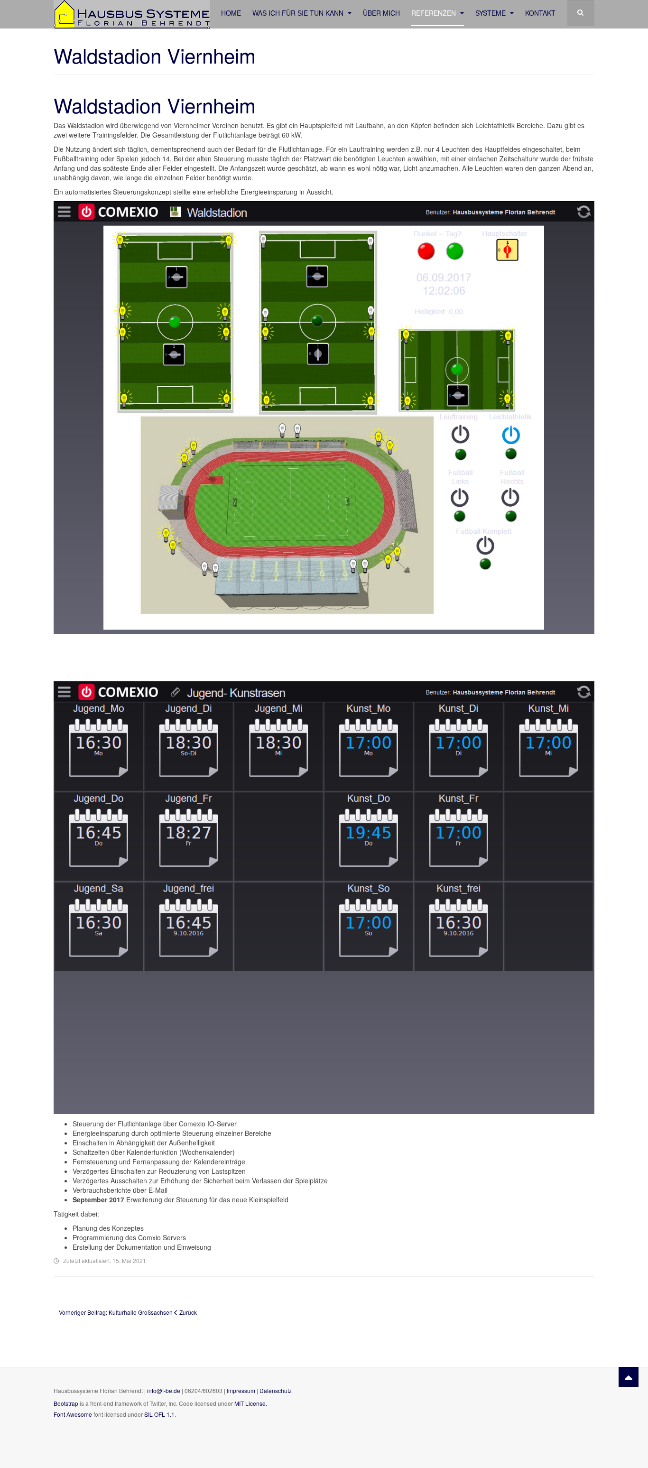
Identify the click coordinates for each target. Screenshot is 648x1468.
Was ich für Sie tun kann (298, 13)
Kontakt (540, 13)
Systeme (491, 13)
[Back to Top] (629, 1377)
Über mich (381, 13)
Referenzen (434, 13)
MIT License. (250, 1403)
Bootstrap (66, 1403)
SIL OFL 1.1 (159, 1414)
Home (231, 13)
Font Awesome (73, 1414)
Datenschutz (275, 1390)
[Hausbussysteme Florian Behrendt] (132, 13)
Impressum (242, 1390)
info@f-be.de (163, 1390)
